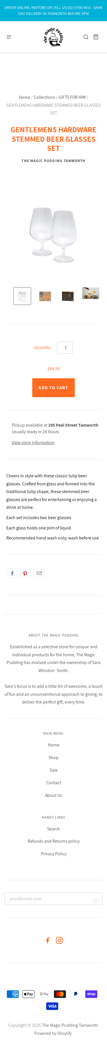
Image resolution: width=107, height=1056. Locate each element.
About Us (53, 795)
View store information (33, 443)
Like (12, 573)
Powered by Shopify (53, 1033)
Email (39, 573)
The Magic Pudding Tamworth (53, 160)
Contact (53, 783)
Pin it (25, 573)
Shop (53, 757)
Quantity (42, 347)
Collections (44, 97)
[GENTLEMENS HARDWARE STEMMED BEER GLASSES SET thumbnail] (22, 296)
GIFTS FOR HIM (72, 97)
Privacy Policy (53, 854)
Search (53, 829)
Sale (54, 770)
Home (24, 97)
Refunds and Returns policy (54, 841)
